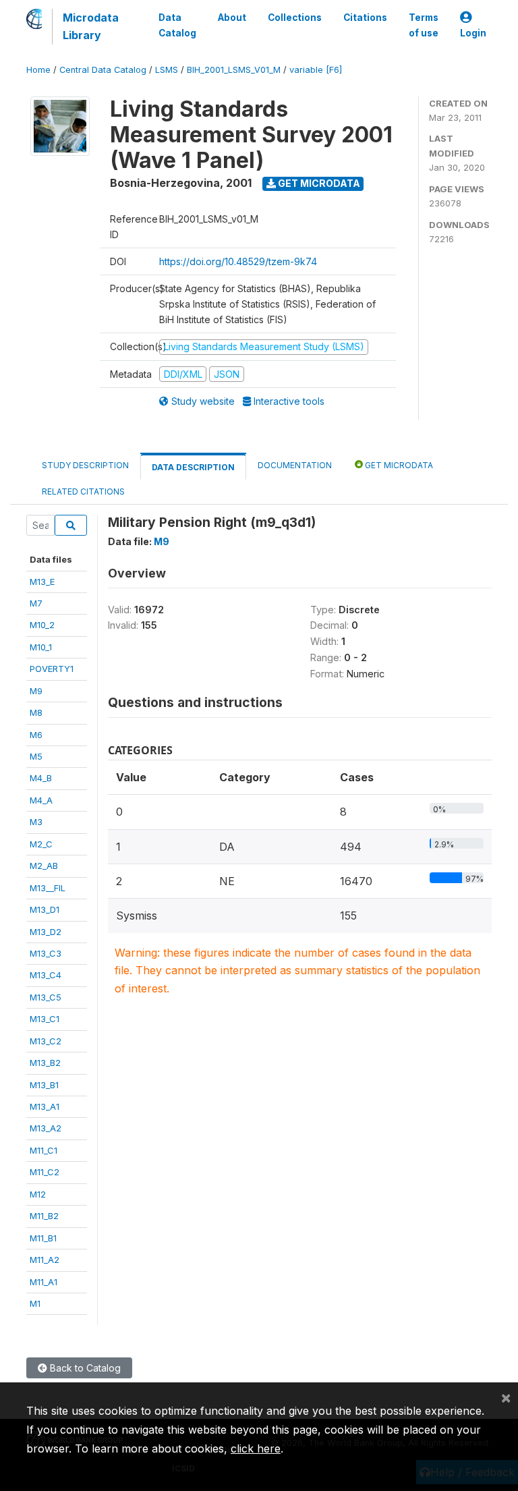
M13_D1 (44, 909)
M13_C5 (45, 997)
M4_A (41, 800)
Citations (365, 17)
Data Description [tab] (193, 467)
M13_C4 (45, 974)
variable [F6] (315, 70)
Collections (295, 17)
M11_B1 (43, 1238)
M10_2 (42, 624)
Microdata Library (91, 26)
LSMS (166, 70)
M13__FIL (47, 887)
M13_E (42, 581)
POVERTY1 (52, 668)
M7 (36, 603)
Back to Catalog (84, 1368)
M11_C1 (43, 1150)
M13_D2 (45, 931)
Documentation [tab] (295, 465)
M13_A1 (44, 1106)
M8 (36, 712)
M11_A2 (44, 1259)
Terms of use (423, 25)
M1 (35, 1303)
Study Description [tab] (85, 465)
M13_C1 (44, 1018)
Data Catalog (177, 25)
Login (473, 33)
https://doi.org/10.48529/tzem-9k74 (238, 261)
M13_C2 (45, 1041)
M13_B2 (45, 1062)
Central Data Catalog (102, 70)
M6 (36, 734)
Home (38, 70)
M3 (36, 821)
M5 (36, 756)
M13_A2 (45, 1128)
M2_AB (44, 865)
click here (256, 1448)
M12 (38, 1194)
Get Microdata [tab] (398, 465)
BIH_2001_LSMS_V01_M (234, 70)
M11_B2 (44, 1215)
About (232, 17)
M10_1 (41, 647)
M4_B (41, 777)
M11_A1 (43, 1281)
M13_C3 (45, 953)
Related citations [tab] (83, 491)
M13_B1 (44, 1084)
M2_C (41, 844)
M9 (36, 690)
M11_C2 (44, 1171)
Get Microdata (318, 183)
